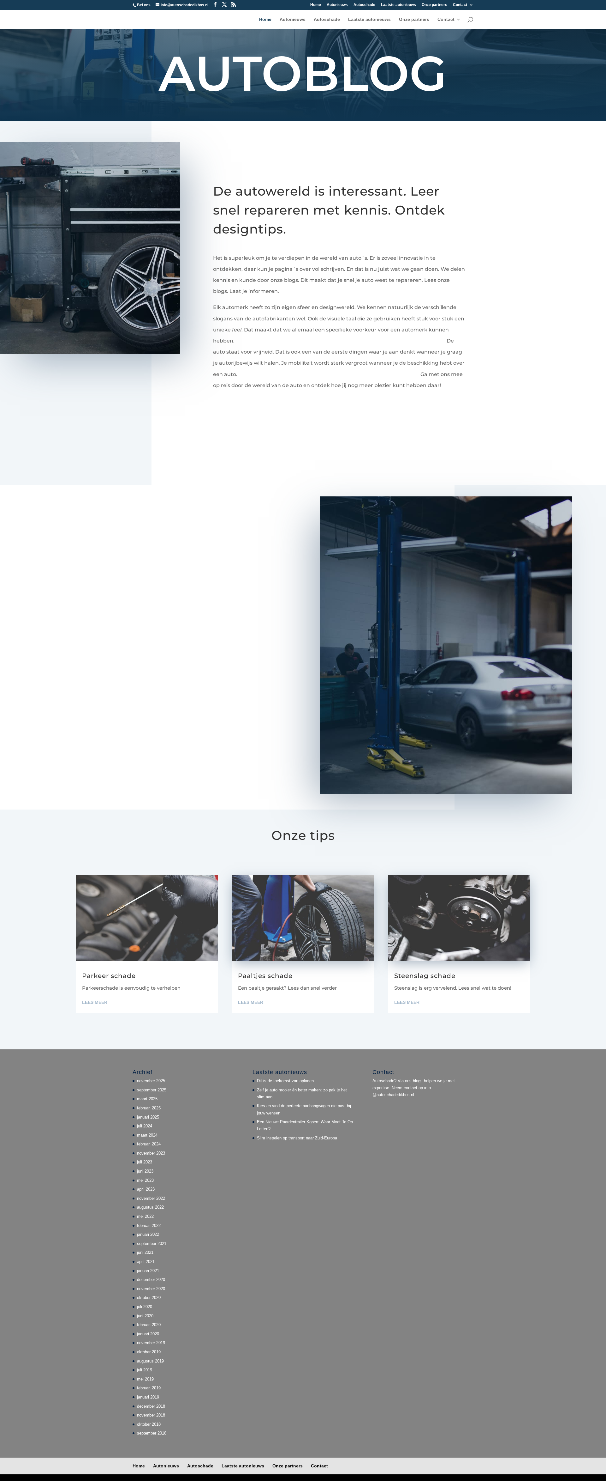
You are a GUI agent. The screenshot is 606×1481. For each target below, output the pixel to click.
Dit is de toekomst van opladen (285, 1080)
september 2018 (151, 1433)
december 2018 (151, 1406)
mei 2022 (145, 1216)
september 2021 (151, 1243)
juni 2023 (145, 1171)
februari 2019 (149, 1388)
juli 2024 (144, 1126)
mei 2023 (145, 1180)
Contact (460, 5)
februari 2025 (149, 1108)
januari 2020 (148, 1334)
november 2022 (151, 1198)
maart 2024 (147, 1135)
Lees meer (94, 1002)
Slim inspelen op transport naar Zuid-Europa (297, 1138)
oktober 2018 (149, 1424)
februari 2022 (149, 1225)
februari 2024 (149, 1144)
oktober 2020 (149, 1297)
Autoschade (364, 5)
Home (315, 5)
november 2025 (151, 1080)
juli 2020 (144, 1306)
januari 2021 (148, 1270)
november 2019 (151, 1342)
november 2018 (151, 1415)
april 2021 (146, 1261)
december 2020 (151, 1279)
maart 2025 (147, 1098)
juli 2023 (144, 1162)
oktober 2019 (149, 1352)
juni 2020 (145, 1316)
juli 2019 (144, 1370)
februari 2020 (149, 1324)
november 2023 (151, 1153)
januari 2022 (148, 1234)
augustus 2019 (150, 1361)
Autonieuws (337, 5)
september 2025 (151, 1090)
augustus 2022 (150, 1207)
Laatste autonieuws (398, 5)
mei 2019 (145, 1379)
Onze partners (434, 5)
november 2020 (151, 1288)
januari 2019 (148, 1397)
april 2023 (146, 1189)
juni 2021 (145, 1252)
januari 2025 (148, 1117)
